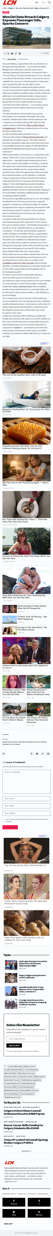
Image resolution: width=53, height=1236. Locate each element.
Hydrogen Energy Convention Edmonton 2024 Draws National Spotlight (33, 963)
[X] (39, 1202)
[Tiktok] (13, 1213)
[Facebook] (13, 1202)
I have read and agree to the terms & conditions (24, 1051)
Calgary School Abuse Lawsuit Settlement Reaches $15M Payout (24, 1112)
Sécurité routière (26, 1076)
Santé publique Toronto (28, 1090)
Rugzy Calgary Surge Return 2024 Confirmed (32, 976)
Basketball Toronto (12, 1080)
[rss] (39, 1213)
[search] (32, 2)
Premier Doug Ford (11, 1083)
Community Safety (28, 1083)
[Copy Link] (16, 53)
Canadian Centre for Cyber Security (18, 263)
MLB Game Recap (11, 1090)
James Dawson (11, 59)
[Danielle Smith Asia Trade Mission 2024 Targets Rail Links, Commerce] (11, 991)
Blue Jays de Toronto (26, 1073)
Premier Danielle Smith (13, 1070)
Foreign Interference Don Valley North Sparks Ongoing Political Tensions (32, 1002)
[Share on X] (8, 53)
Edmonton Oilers (10, 1076)
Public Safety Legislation (31, 1080)
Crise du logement (27, 1094)
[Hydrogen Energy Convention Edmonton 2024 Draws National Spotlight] (11, 965)
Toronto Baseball (31, 1070)
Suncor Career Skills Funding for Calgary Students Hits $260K (23, 1127)
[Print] (19, 53)
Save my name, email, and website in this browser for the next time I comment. (27, 820)
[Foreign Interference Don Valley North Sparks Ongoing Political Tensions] (11, 1004)
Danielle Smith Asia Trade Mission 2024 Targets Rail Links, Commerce (31, 989)
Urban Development (26, 1087)
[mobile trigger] (48, 3)
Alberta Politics (10, 1073)
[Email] (12, 53)
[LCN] (9, 2)
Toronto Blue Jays (15, 1066)
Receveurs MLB (10, 1087)
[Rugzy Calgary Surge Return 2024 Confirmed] (11, 978)
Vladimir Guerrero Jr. (12, 1097)
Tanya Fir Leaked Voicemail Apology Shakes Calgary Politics (26, 1141)
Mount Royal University (33, 137)
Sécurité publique (11, 1094)
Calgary (5, 12)
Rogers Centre (29, 1066)
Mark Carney (40, 1076)
